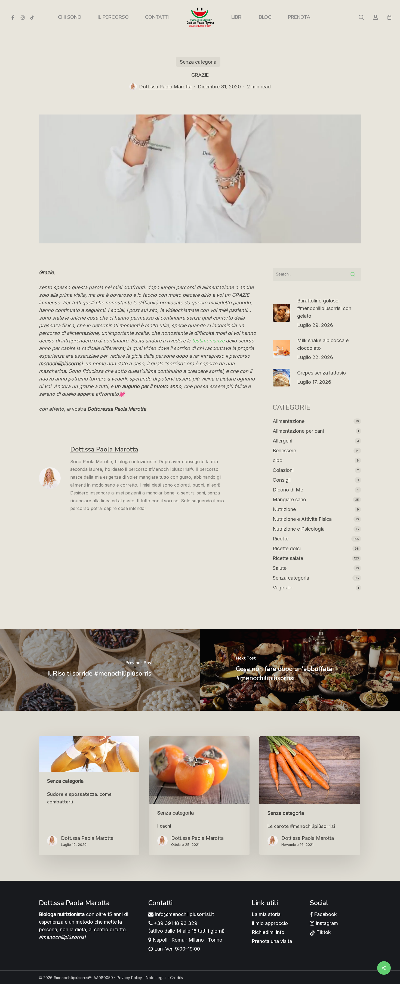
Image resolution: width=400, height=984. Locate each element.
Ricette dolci (287, 548)
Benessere (284, 450)
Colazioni (283, 470)
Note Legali (156, 977)
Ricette (280, 538)
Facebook (325, 914)
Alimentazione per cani (298, 431)
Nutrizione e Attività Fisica (302, 519)
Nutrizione (284, 509)
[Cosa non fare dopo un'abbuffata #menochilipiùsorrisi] (300, 670)
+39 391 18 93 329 (174, 923)
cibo (277, 460)
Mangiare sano (289, 499)
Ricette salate (288, 558)
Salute (280, 568)
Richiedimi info (268, 932)
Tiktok (323, 932)
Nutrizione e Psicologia (299, 529)
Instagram (326, 923)
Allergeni (282, 441)
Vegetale (282, 587)
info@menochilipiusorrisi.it (184, 914)
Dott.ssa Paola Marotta (165, 86)
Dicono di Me (288, 490)
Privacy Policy (129, 977)
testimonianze (208, 341)
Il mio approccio (270, 923)
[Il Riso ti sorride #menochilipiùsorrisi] (100, 670)
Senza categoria (198, 62)
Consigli (282, 480)
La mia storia (266, 914)
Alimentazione (288, 421)
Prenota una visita (272, 941)
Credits (176, 977)
